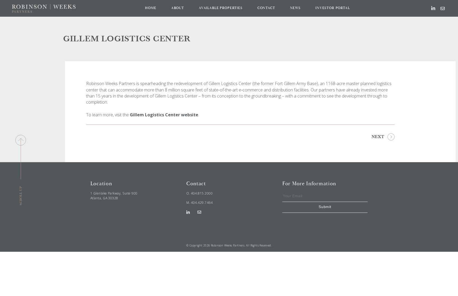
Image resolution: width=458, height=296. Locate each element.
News (295, 8)
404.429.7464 (202, 202)
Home (150, 8)
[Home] (44, 8)
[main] (229, 89)
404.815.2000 (202, 193)
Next (378, 136)
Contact (266, 8)
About (177, 8)
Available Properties (221, 8)
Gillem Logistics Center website (164, 115)
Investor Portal (332, 8)
